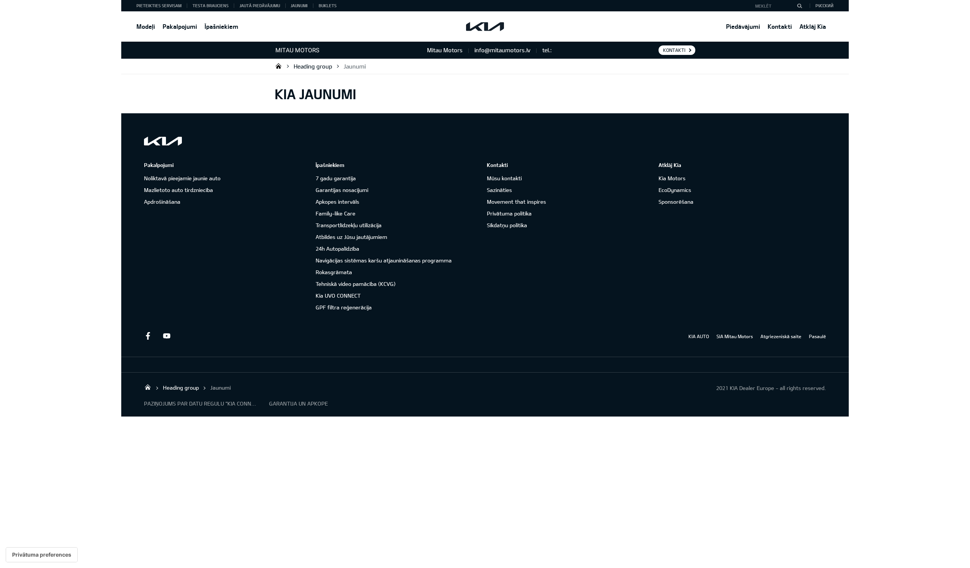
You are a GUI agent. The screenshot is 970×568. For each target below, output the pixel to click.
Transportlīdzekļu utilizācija (349, 225)
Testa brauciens (210, 5)
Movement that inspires (516, 201)
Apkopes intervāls (337, 201)
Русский (824, 5)
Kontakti (780, 26)
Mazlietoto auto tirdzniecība (178, 190)
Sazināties (499, 190)
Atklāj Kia (812, 26)
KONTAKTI (674, 50)
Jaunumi (299, 5)
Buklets (327, 5)
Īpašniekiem (221, 26)
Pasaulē (817, 336)
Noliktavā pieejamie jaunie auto (182, 178)
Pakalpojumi (180, 26)
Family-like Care (335, 213)
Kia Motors (672, 178)
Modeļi (145, 26)
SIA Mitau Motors (735, 336)
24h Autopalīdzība (337, 248)
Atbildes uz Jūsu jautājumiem (351, 237)
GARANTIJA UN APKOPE (298, 403)
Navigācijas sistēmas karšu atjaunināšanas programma (384, 260)
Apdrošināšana (162, 201)
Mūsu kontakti (504, 178)
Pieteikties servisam (158, 5)
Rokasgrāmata (334, 272)
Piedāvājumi (743, 26)
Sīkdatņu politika (507, 225)
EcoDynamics (675, 190)
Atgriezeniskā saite (780, 336)
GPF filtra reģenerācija (344, 307)
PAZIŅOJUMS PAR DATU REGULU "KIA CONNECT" (201, 403)
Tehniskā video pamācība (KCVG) (356, 284)
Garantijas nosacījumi (342, 190)
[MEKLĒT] (799, 6)
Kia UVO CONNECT (338, 295)
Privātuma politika (509, 213)
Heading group (313, 66)
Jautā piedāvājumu (259, 5)
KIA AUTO (698, 336)
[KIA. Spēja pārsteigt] (163, 141)
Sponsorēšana (676, 201)
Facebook (148, 336)
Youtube (167, 336)
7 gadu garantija (336, 178)
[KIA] (485, 26)
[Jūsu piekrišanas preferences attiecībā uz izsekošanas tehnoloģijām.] (41, 555)
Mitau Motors (278, 66)
